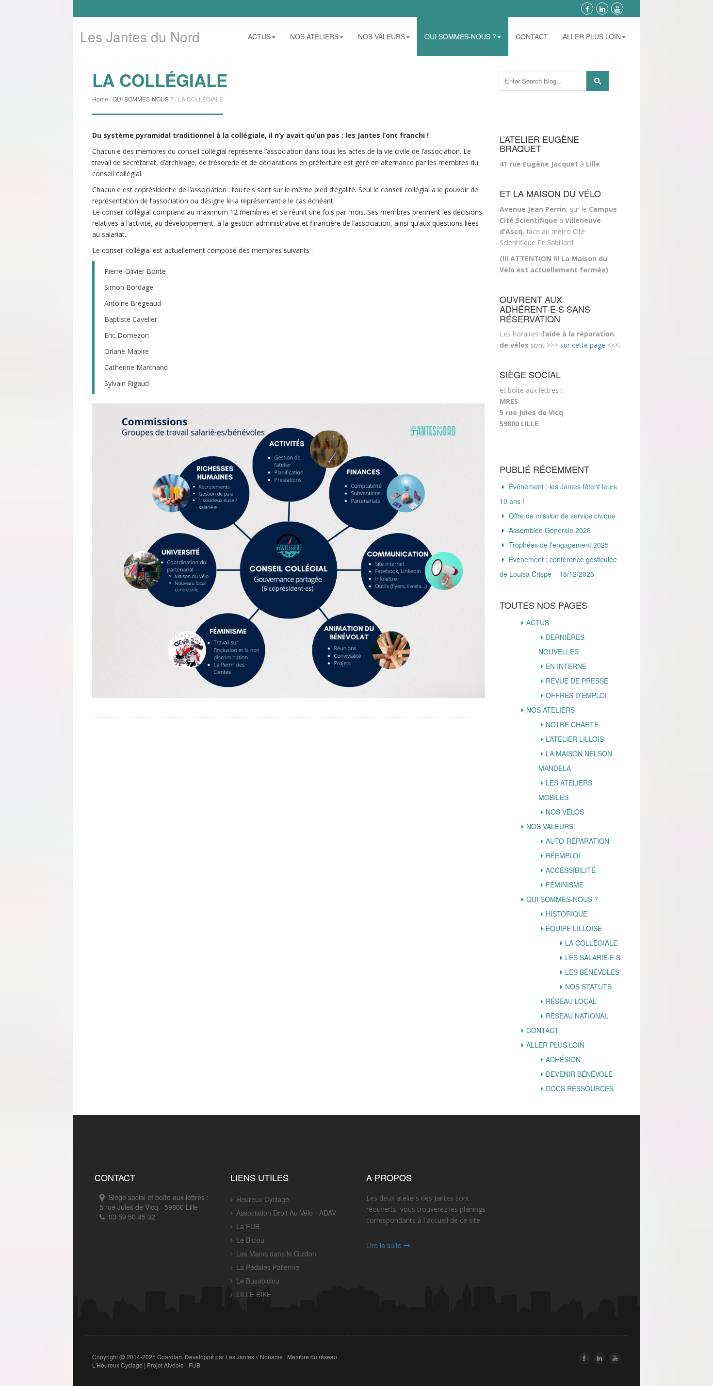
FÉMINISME (564, 884)
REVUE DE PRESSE (577, 680)
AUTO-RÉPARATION (577, 841)
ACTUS (259, 36)
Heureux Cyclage (262, 1199)
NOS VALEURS (381, 36)
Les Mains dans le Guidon (276, 1253)
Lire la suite (385, 1245)
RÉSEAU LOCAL (571, 1001)
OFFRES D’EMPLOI (576, 695)
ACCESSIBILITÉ (571, 870)
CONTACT (532, 36)
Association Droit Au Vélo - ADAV (286, 1213)
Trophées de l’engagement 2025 (559, 545)
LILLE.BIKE (253, 1294)
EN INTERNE (566, 666)
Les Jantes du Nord (140, 36)
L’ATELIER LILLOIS (575, 739)
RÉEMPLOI (563, 855)
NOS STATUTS (588, 986)
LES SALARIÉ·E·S (592, 957)
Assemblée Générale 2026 (550, 530)
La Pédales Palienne (267, 1267)
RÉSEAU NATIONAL (577, 1015)
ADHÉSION (563, 1059)
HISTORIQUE (566, 913)
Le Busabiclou (257, 1281)
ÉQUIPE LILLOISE (574, 928)
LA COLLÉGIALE (591, 943)
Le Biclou (250, 1240)
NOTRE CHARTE (572, 724)
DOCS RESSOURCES (580, 1088)
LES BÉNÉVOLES (592, 972)
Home (100, 99)
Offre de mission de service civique (562, 515)
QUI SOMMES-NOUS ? (460, 36)
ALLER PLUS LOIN (592, 36)
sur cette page (582, 345)
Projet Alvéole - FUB (173, 1365)
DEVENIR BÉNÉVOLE (579, 1074)
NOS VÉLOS (565, 812)
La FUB (247, 1226)
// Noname (269, 1357)
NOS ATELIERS (314, 36)
